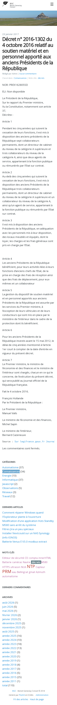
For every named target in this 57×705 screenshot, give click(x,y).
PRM (6, 571)
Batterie (6, 562)
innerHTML (44, 558)
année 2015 (9, 677)
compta (33, 558)
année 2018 (9, 664)
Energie (6, 475)
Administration (42, 695)
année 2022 (9, 648)
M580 (44, 562)
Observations (10, 488)
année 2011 (9, 681)
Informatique (10, 479)
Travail (6, 496)
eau (14, 572)
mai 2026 (7, 611)
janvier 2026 (9, 619)
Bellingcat (22, 572)
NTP (31, 566)
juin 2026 (7, 606)
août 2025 (8, 631)
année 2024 (9, 640)
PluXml (22, 695)
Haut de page (37, 699)
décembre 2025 (11, 623)
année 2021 (9, 652)
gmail (32, 572)
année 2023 (9, 644)
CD (26, 558)
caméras (17, 562)
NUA (23, 567)
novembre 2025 (11, 627)
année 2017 (9, 668)
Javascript (8, 484)
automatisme (10, 576)
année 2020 (9, 656)
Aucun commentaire (27, 74)
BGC (12, 3)
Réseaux (7, 492)
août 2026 (8, 602)
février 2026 (9, 615)
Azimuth (40, 572)
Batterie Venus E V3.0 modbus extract (24, 541)
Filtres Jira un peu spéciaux (18, 529)
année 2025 (9, 635)
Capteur (40, 567)
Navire (26, 562)
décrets (41, 78)
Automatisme (10, 467)
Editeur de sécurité (13, 558)
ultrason (15, 567)
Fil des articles (20, 699)
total (5, 685)
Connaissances (20, 78)
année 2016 (9, 673)
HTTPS (6, 567)
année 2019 (9, 660)
